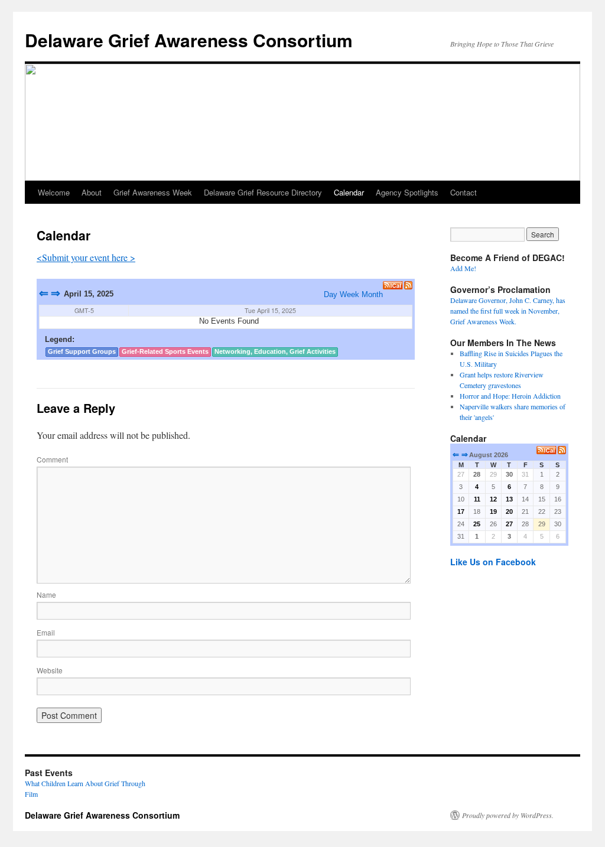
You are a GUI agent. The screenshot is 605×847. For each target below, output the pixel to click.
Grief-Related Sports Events (165, 351)
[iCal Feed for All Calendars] (393, 285)
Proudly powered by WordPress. (508, 815)
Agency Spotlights (407, 192)
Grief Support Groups (82, 351)
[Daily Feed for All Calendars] (408, 285)
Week (349, 294)
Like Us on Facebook (493, 562)
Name (46, 594)
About (92, 192)
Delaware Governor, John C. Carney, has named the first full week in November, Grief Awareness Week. (507, 310)
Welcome (54, 192)
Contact (463, 192)
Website (50, 670)
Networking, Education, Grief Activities (275, 351)
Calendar (349, 192)
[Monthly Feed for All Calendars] (562, 450)
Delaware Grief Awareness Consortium (189, 40)
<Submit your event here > (86, 257)
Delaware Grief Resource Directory (263, 192)
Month (372, 294)
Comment (52, 459)
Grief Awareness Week (152, 192)
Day (330, 294)
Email (46, 632)
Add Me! (463, 268)
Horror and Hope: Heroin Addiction (510, 395)
